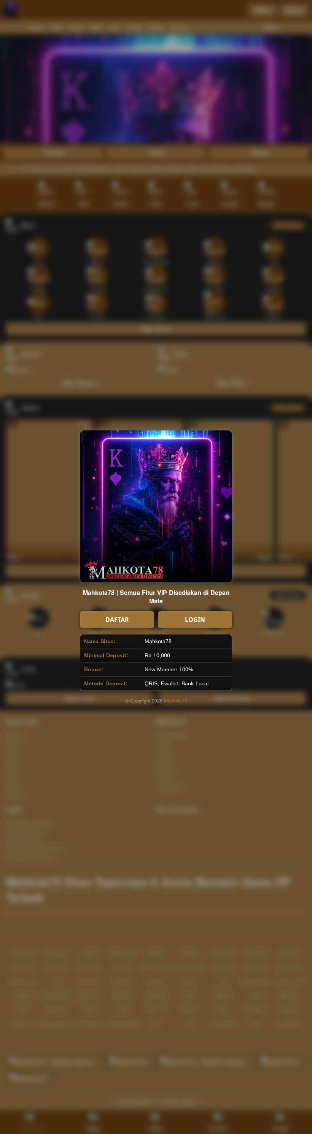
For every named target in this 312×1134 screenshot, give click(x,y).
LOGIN (195, 619)
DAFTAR (117, 619)
